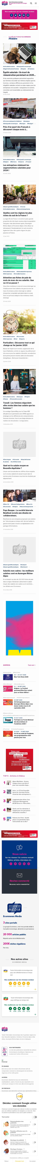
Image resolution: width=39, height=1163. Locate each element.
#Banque (22, 123)
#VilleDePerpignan (17, 729)
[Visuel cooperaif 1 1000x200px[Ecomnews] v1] (19, 26)
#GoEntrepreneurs (23, 697)
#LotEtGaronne (16, 461)
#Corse (22, 206)
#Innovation (7, 672)
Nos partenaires (15, 1047)
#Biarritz (6, 504)
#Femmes (31, 69)
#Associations (8, 713)
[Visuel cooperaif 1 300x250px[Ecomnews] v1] (19, 760)
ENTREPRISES (6, 1088)
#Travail (28, 161)
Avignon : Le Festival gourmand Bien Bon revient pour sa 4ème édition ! (23, 690)
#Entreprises (7, 274)
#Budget (30, 123)
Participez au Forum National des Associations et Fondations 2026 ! (23, 722)
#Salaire (21, 161)
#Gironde (16, 459)
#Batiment (23, 567)
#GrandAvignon (19, 684)
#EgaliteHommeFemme (11, 69)
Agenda (4, 1077)
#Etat (15, 339)
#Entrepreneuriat (9, 697)
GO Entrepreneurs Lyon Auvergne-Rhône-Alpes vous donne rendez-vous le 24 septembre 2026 (23, 705)
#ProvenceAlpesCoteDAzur (12, 121)
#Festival (6, 729)
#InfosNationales (9, 66)
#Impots (22, 339)
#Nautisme (16, 672)
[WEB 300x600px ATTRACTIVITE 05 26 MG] (19, 628)
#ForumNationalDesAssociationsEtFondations (18, 715)
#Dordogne (7, 459)
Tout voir (31, 665)
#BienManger (7, 684)
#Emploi (23, 69)
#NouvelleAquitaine (23, 209)
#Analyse (26, 121)
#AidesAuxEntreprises (24, 271)
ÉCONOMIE (5, 1066)
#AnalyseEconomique (24, 66)
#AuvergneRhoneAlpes (11, 206)
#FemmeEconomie (16, 399)
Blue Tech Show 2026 (21, 677)
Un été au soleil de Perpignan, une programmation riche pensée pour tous (24, 735)
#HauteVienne (26, 459)
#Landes (6, 461)
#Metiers (13, 161)
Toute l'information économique (18, 3)
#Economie (20, 336)
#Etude (5, 399)
